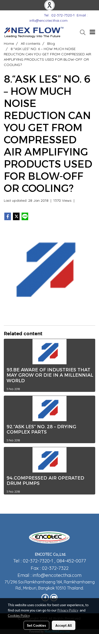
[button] (81, 32)
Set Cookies (36, 625)
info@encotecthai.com (57, 575)
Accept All (63, 625)
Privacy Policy (67, 610)
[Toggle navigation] (92, 32)
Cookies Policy (19, 615)
